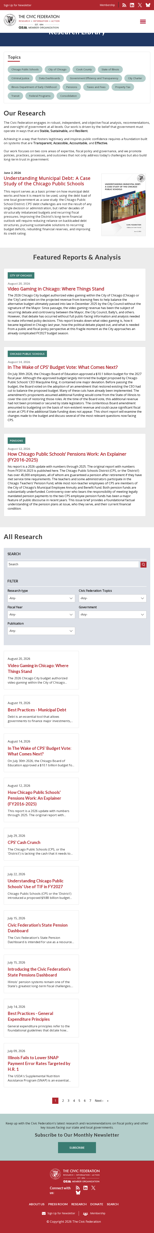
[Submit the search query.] (143, 565)
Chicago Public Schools (25, 69)
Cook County (84, 69)
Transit (15, 96)
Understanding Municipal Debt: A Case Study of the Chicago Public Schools (47, 181)
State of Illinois (110, 69)
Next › (99, 1101)
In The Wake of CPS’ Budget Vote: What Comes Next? (63, 367)
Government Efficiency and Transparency (94, 78)
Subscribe (77, 1147)
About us (37, 1204)
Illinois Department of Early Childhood (34, 87)
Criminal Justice (20, 78)
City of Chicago (57, 69)
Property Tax (122, 87)
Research (79, 1204)
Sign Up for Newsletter (61, 1213)
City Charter (135, 78)
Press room (58, 1204)
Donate (96, 1204)
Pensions (71, 87)
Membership (107, 5)
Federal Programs (40, 96)
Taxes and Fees (96, 87)
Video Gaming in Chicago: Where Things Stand (56, 289)
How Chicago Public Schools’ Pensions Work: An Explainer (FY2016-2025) (67, 457)
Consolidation (68, 96)
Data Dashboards (49, 78)
